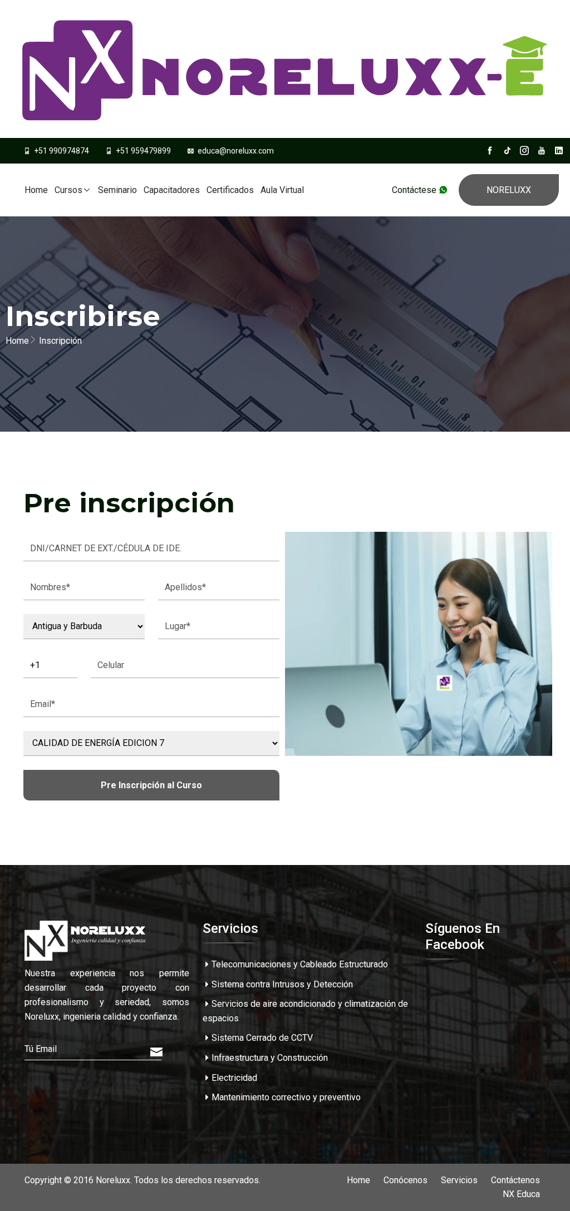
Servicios (459, 1180)
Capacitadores (172, 190)
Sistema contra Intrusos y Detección (282, 984)
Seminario (117, 190)
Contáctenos (515, 1180)
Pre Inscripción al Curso (151, 785)
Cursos (68, 190)
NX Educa (521, 1194)
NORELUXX (509, 190)
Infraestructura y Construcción (270, 1057)
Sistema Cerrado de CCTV (262, 1037)
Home (36, 190)
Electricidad (234, 1077)
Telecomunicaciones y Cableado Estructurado (300, 964)
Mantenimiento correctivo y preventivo (286, 1097)
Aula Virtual (282, 190)
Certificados (230, 190)
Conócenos (406, 1180)
